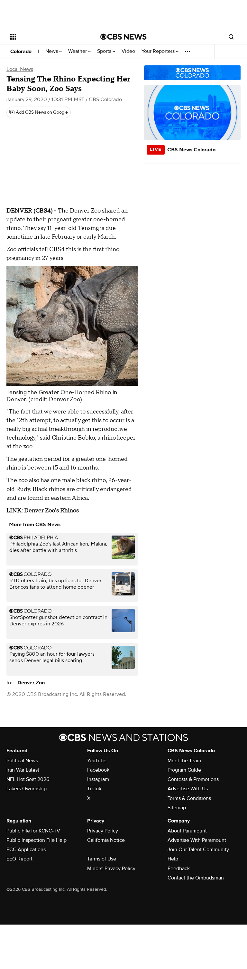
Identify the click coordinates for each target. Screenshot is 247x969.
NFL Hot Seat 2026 (27, 779)
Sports (105, 51)
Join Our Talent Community (198, 849)
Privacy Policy (102, 830)
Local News (19, 69)
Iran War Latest (22, 770)
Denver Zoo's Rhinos (51, 510)
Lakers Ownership (26, 788)
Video (128, 51)
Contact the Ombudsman (196, 877)
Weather (78, 51)
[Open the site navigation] (48, 37)
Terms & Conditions (189, 798)
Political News (22, 760)
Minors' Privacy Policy (111, 868)
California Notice (106, 840)
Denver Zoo (31, 682)
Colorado (21, 51)
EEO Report (19, 858)
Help (173, 858)
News (52, 51)
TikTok (94, 788)
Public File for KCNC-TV (33, 830)
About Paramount (187, 830)
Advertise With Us (188, 788)
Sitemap (177, 807)
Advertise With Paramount (197, 840)
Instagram (98, 779)
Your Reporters (159, 51)
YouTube (96, 760)
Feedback (179, 868)
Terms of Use (101, 858)
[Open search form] (231, 36)
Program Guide (184, 770)
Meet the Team (184, 760)
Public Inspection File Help (36, 840)
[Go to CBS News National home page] (123, 36)
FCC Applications (26, 849)
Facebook (98, 770)
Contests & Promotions (193, 779)
